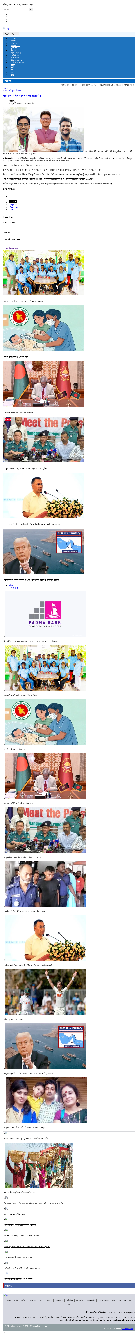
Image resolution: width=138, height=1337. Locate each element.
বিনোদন (13, 50)
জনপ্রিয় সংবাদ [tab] (14, 588)
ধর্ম (12, 70)
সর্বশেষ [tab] (11, 585)
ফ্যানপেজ (8, 1286)
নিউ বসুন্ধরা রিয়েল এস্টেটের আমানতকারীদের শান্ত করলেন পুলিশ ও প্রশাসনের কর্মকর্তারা (33, 1203)
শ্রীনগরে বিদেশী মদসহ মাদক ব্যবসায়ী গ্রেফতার (20, 1225)
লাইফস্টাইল (15, 57)
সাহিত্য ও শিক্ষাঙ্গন (17, 62)
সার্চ (31, 9)
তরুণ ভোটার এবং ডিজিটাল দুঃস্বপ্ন (15, 1214)
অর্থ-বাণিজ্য (15, 55)
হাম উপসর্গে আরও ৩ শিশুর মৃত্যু (16, 357)
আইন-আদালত (16, 53)
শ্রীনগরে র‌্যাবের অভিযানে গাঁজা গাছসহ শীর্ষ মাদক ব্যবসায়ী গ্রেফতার (27, 1246)
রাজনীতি (14, 43)
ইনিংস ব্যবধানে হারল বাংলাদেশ (14, 1019)
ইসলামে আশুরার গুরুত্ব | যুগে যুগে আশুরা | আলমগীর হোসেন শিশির (26, 1138)
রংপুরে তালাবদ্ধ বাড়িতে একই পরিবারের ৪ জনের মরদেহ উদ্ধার (24, 1127)
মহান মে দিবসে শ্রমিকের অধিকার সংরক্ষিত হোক (20, 1192)
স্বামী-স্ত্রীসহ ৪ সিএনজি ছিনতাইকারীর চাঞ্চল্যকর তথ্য (22, 1268)
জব (12, 72)
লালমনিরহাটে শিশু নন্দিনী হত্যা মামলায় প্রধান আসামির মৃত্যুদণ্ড (25, 911)
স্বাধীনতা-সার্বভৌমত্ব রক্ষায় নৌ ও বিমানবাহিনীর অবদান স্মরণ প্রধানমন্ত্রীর (32, 524)
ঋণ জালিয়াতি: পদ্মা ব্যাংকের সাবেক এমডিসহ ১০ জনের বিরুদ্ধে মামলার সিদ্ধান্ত (65, 85)
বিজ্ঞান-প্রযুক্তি (16, 60)
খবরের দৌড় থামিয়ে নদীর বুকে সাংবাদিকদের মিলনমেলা (110, 85)
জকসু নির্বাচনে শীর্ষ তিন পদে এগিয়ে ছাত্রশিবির (22, 95)
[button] (43, 129)
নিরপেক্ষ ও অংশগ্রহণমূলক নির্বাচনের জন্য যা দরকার (21, 1236)
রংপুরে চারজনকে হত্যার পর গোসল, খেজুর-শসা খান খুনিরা (25, 468)
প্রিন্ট (12, 74)
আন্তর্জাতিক (15, 45)
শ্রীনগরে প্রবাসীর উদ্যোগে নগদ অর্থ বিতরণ (18, 1279)
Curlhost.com (127, 1328)
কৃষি (12, 67)
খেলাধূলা (14, 48)
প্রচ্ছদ (13, 38)
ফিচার (13, 65)
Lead (5, 90)
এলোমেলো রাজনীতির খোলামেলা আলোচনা (18, 1257)
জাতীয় (13, 41)
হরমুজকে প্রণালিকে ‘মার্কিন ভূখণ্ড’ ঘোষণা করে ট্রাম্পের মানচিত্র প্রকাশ (31, 580)
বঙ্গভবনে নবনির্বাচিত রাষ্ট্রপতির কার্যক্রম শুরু (20, 412)
